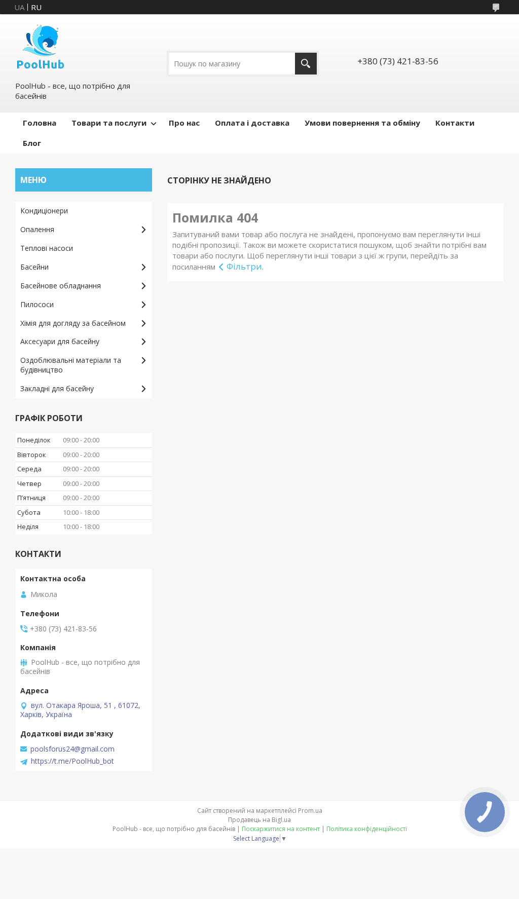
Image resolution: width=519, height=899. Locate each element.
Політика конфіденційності (366, 829)
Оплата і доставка (252, 123)
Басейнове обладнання (60, 285)
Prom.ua (310, 810)
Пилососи (37, 304)
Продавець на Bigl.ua (259, 819)
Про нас (184, 123)
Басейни (34, 267)
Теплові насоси (46, 248)
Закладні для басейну (57, 388)
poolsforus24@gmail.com (72, 749)
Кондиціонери (44, 210)
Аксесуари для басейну (59, 341)
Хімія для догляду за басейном (73, 323)
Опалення (37, 229)
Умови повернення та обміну (362, 123)
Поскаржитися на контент (281, 829)
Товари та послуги (108, 123)
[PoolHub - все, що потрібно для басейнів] (40, 47)
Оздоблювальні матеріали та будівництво (70, 364)
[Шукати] (306, 63)
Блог (32, 143)
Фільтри (244, 266)
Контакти (454, 123)
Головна (39, 123)
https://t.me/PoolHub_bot (72, 761)
